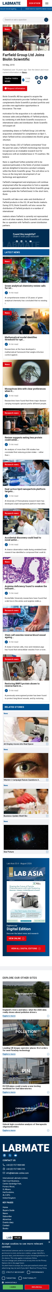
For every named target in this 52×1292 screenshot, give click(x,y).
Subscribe (7, 1216)
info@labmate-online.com (17, 1173)
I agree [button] (13, 1287)
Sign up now (34, 3)
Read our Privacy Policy (38, 1268)
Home (5, 1207)
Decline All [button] (37, 1287)
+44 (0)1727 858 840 (15, 1165)
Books (5, 1228)
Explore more (9, 1016)
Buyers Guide (8, 1210)
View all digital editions (24, 948)
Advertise (7, 1219)
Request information (16, 88)
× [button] (49, 1242)
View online (15, 938)
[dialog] (26, 1265)
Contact (6, 1225)
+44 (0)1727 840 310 (15, 1169)
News (24, 72)
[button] (26, 1282)
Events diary (8, 1222)
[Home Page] (12, 3)
